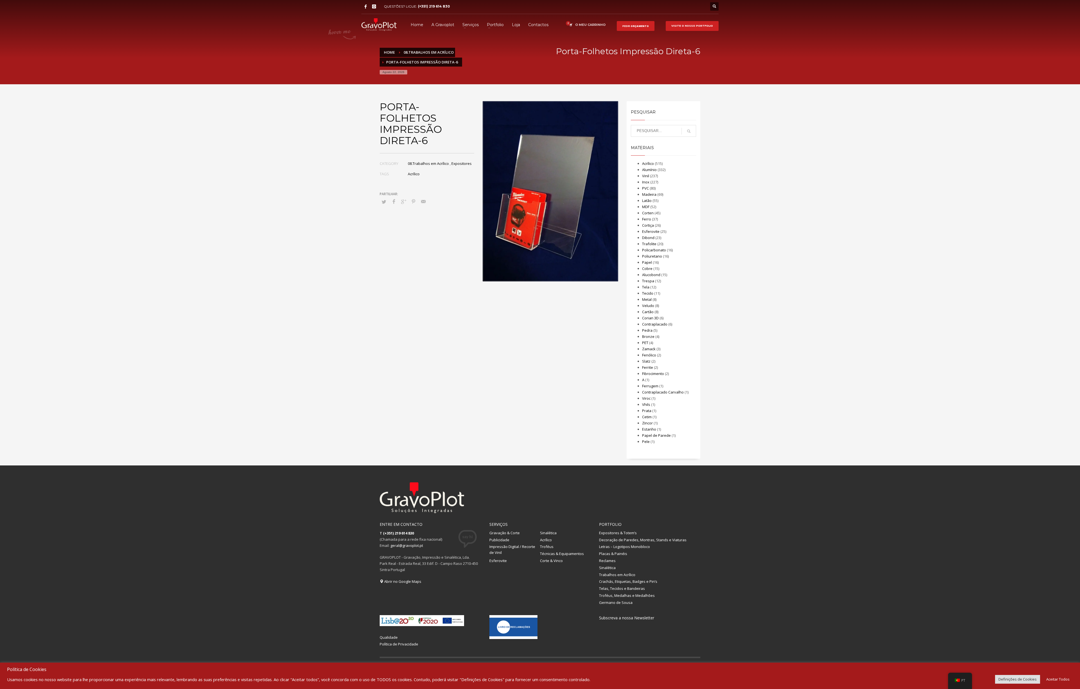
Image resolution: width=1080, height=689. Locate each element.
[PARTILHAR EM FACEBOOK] (394, 201)
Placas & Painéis (613, 553)
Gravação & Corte (504, 532)
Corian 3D (650, 317)
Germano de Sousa (616, 602)
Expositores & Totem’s (618, 532)
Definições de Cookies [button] (1017, 679)
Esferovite (651, 231)
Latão (647, 200)
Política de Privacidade (399, 644)
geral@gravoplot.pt (406, 545)
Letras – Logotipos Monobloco (624, 546)
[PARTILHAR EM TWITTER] (384, 201)
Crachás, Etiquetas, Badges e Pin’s (628, 581)
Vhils (646, 404)
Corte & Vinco (551, 560)
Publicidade (499, 539)
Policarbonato (654, 250)
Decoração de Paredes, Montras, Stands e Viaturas (643, 539)
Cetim (647, 416)
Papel (647, 262)
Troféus (547, 546)
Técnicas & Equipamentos (562, 553)
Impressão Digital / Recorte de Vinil (512, 549)
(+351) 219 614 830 (434, 6)
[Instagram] (374, 6)
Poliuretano (652, 256)
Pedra (647, 330)
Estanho (649, 429)
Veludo (648, 305)
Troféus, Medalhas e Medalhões (627, 595)
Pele (646, 441)
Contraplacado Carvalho (663, 392)
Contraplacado (654, 324)
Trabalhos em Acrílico (617, 574)
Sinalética (548, 532)
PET (645, 342)
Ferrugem (650, 385)
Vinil (645, 175)
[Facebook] (365, 6)
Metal (647, 299)
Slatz (646, 361)
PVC (645, 188)
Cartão (648, 311)
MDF (645, 206)
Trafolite (649, 243)
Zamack (649, 348)
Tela (645, 287)
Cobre (647, 268)
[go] (688, 131)
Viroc (646, 398)
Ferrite (647, 367)
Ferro (646, 219)
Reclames (607, 560)
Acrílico (414, 173)
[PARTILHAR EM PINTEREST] (413, 201)
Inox (645, 182)
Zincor (647, 423)
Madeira (649, 194)
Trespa (648, 280)
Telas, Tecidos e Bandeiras (622, 588)
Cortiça (648, 225)
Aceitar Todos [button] (1058, 679)
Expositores (461, 163)
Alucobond (651, 274)
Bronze (648, 336)
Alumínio (649, 169)
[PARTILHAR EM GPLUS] (403, 201)
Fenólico (649, 355)
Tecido (647, 293)
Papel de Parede (656, 435)
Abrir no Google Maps (402, 581)
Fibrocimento (653, 373)
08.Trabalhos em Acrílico (428, 163)
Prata (646, 410)
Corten (648, 212)
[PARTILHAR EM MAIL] (423, 201)
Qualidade (389, 637)
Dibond (648, 237)
